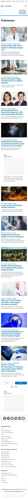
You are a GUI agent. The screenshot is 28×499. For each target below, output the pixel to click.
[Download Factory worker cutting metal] (14, 194)
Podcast (13, 108)
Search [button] (22, 11)
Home (2, 429)
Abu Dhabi (8, 1)
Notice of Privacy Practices (7, 464)
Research (14, 263)
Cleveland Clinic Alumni (6, 473)
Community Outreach (6, 436)
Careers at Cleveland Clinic (7, 432)
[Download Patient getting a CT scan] (14, 320)
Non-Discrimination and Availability (8, 466)
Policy (13, 181)
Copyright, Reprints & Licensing (8, 459)
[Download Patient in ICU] (14, 223)
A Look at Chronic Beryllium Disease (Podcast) (11, 206)
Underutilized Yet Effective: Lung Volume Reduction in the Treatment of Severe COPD (12, 144)
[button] (25, 6)
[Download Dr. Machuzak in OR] (14, 130)
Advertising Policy (5, 455)
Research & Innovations (6, 438)
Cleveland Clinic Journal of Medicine (9, 475)
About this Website (5, 453)
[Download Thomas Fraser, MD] (14, 34)
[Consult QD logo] (7, 6)
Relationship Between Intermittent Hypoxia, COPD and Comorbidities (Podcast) (12, 112)
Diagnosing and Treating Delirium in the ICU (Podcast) (12, 236)
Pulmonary (10, 43)
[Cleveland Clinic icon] (2, 6)
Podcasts (3, 480)
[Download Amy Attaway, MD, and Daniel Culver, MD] (14, 98)
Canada (13, 1)
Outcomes (3, 478)
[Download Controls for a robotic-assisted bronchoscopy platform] (14, 353)
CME (2, 477)
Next (21, 383)
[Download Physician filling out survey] (14, 67)
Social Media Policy (5, 457)
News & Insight (16, 43)
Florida (18, 1)
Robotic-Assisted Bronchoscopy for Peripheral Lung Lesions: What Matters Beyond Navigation (12, 368)
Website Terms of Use (6, 461)
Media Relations (4, 445)
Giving (2, 434)
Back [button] (7, 383)
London (22, 1)
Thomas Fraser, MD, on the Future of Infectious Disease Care (12, 48)
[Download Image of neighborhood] (14, 254)
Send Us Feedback (5, 452)
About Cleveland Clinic (6, 430)
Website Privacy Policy (6, 463)
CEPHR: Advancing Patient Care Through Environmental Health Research (12, 268)
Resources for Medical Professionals (9, 443)
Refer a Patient (4, 482)
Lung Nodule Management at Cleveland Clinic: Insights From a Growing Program (12, 334)
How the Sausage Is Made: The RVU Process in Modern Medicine (12, 81)
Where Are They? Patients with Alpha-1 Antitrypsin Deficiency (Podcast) (11, 302)
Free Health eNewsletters (6, 441)
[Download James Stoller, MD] (14, 289)
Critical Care (14, 139)
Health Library (4, 440)
